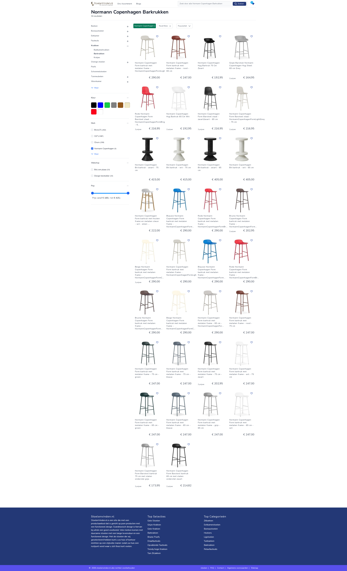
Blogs (138, 3)
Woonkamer (96, 81)
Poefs (93, 66)
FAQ (212, 568)
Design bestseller (103, 176)
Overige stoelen (98, 61)
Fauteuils (95, 40)
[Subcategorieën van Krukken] (126, 46)
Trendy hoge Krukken (157, 549)
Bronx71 (100, 130)
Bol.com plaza (102, 169)
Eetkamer (95, 35)
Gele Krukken (153, 528)
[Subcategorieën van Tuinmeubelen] (126, 77)
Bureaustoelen (97, 31)
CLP (98, 136)
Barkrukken (99, 53)
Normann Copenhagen (105, 148)
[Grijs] (114, 106)
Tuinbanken (209, 541)
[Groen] (108, 106)
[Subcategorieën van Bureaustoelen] (126, 31)
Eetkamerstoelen (212, 524)
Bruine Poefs (153, 536)
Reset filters (163, 26)
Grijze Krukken (154, 524)
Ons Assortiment (124, 3)
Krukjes (97, 57)
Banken (94, 26)
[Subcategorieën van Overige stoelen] (126, 62)
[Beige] (128, 106)
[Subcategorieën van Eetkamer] (126, 36)
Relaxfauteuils (210, 549)
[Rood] (94, 113)
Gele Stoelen (153, 520)
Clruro (99, 142)
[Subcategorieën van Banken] (126, 26)
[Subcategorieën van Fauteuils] (126, 41)
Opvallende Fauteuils (157, 545)
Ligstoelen (209, 536)
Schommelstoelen (99, 71)
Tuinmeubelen (97, 76)
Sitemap (254, 568)
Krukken (95, 45)
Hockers (208, 532)
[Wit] (101, 113)
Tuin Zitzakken (154, 553)
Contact (220, 568)
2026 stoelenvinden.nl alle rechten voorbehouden (113, 568)
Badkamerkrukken (101, 50)
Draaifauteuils (153, 541)
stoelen (204, 568)
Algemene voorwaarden (237, 568)
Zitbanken (208, 520)
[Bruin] (121, 106)
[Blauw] (101, 106)
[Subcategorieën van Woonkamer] (126, 82)
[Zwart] (94, 106)
